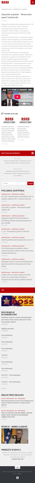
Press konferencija (6, 335)
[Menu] (33, 2)
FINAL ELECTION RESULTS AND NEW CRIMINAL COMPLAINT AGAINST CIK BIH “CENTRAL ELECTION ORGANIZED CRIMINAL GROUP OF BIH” (16, 415)
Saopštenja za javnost (20, 9)
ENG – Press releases (20, 398)
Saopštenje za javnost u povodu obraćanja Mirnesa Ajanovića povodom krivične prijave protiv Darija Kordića (16, 264)
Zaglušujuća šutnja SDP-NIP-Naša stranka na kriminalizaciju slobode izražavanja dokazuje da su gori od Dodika (16, 220)
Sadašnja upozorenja (7, 329)
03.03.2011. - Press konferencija (10, 375)
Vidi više (3, 388)
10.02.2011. (4, 355)
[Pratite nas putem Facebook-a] (33, 153)
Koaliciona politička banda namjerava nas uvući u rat (17, 240)
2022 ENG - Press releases (7, 398)
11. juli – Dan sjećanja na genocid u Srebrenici (15, 231)
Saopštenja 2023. (6, 9)
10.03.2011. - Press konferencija (10, 382)
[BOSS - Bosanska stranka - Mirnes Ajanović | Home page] (6, 2)
